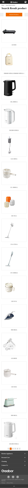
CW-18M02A (14, 273)
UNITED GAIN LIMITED (13, 479)
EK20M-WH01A (14, 444)
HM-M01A (14, 415)
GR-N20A (14, 387)
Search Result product (10, 5)
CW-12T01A (14, 244)
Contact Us (4, 465)
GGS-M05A (14, 159)
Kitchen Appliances (7, 453)
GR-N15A (14, 301)
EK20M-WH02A (14, 130)
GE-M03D (14, 358)
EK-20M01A (14, 102)
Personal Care (5, 457)
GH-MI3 (14, 45)
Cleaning (4, 461)
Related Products (14, 14)
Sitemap (3, 482)
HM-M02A (14, 330)
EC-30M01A (14, 187)
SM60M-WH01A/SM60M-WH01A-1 (14, 73)
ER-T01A (14, 216)
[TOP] (14, 486)
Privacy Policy (10, 482)
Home (2, 5)
